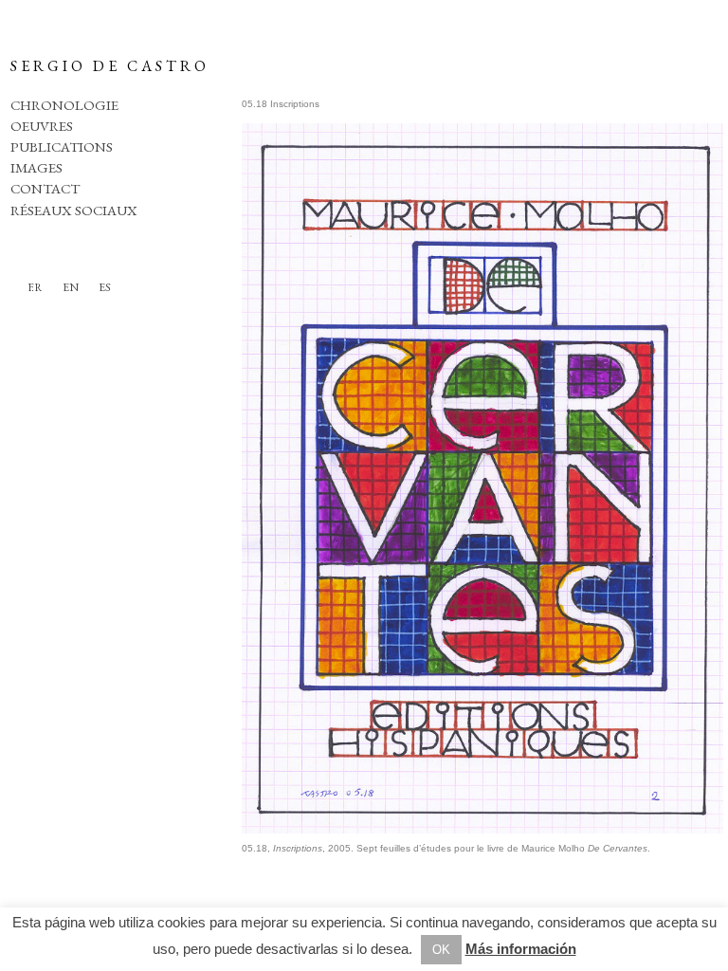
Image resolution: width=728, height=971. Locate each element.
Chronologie (64, 105)
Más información (520, 949)
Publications (61, 146)
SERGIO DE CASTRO (109, 66)
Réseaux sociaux (73, 210)
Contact (45, 188)
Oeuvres (41, 126)
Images (36, 167)
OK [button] (441, 950)
